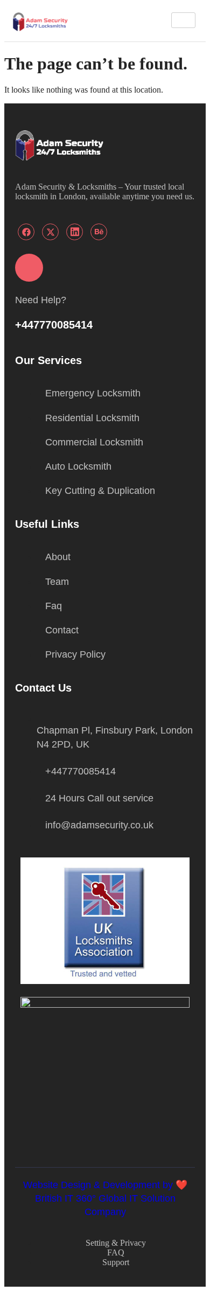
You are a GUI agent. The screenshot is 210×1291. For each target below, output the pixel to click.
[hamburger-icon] (183, 20)
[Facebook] (26, 232)
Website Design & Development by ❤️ (105, 1185)
